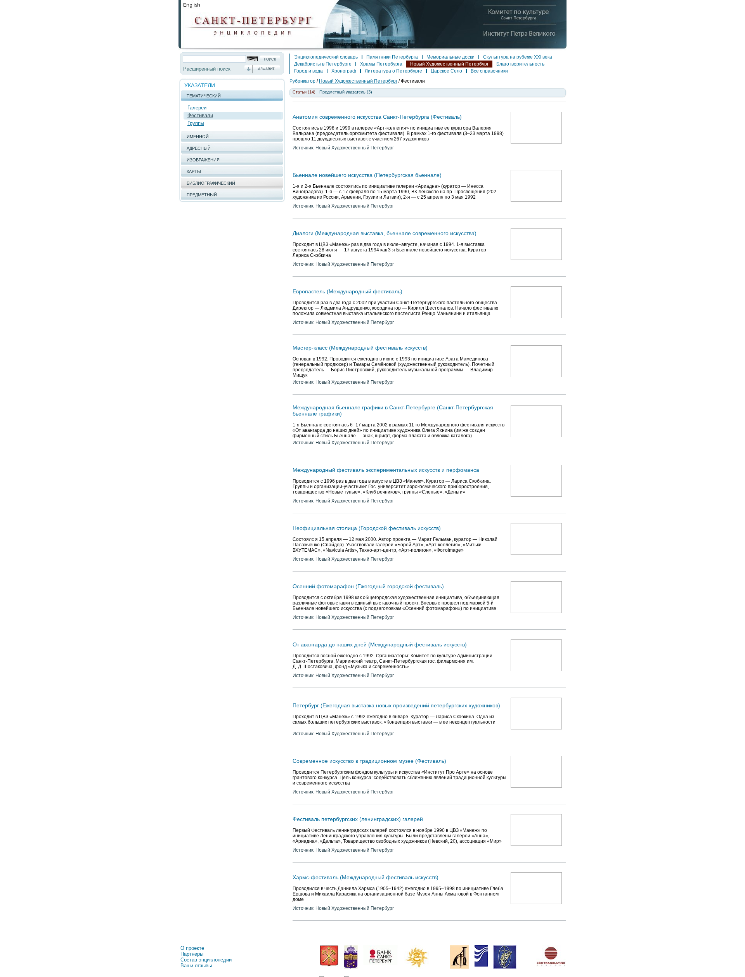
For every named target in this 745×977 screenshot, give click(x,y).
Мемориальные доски (450, 57)
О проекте (192, 948)
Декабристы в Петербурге (323, 64)
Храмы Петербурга (381, 64)
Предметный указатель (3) (345, 92)
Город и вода (308, 71)
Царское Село (446, 71)
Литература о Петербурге (393, 71)
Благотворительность (520, 64)
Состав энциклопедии (206, 960)
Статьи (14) (304, 92)
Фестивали (200, 115)
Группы (195, 123)
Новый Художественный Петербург (449, 64)
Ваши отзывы (196, 965)
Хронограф (343, 71)
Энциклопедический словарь (326, 57)
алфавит (266, 69)
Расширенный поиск (206, 69)
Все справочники (489, 71)
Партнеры (191, 954)
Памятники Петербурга (392, 57)
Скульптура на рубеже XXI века (517, 57)
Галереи (196, 108)
